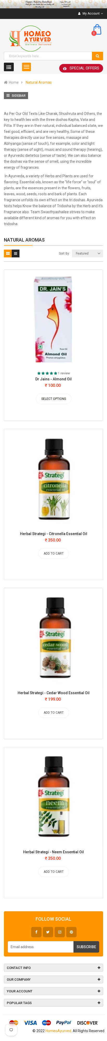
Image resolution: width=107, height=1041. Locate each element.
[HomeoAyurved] (53, 4)
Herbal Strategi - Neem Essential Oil (53, 852)
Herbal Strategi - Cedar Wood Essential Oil (54, 693)
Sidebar (18, 95)
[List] (15, 253)
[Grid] (8, 253)
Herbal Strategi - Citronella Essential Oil (53, 534)
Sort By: (64, 253)
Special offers (84, 68)
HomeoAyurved (58, 1031)
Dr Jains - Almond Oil (53, 379)
